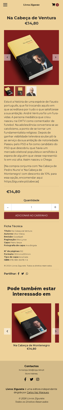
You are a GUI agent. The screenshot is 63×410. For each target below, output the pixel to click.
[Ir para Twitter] (31, 380)
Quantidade (31, 200)
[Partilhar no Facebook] (18, 273)
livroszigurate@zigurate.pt (31, 370)
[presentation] (7, 57)
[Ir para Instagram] (38, 380)
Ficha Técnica (13, 226)
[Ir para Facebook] (25, 380)
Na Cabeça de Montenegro (31, 345)
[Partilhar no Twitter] (22, 273)
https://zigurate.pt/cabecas (21, 181)
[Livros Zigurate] (31, 4)
